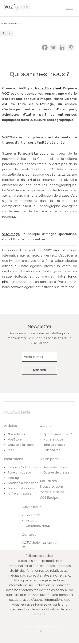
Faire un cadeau (19, 473)
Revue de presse (55, 467)
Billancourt (39, 153)
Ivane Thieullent (48, 88)
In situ (12, 450)
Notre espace (53, 440)
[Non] (36, 633)
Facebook (33, 515)
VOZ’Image (11, 234)
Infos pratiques (54, 445)
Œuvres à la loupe (21, 445)
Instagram (33, 521)
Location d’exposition (23, 483)
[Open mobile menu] (70, 8)
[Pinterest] (71, 47)
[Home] (16, 8)
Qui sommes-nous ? (58, 434)
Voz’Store (15, 440)
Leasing (13, 478)
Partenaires (52, 450)
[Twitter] (53, 47)
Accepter (25, 626)
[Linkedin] (62, 47)
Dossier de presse (56, 473)
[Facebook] (45, 47)
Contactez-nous (38, 526)
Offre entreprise (19, 494)
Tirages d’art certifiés (23, 467)
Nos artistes (16, 434)
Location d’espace (21, 488)
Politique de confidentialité (48, 626)
